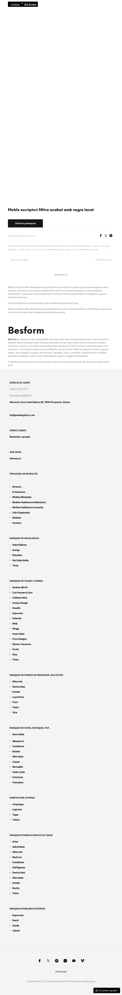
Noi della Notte (20, 560)
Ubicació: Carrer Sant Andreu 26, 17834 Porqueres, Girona (40, 402)
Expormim (18, 915)
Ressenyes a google (20, 436)
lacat (39, 250)
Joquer (16, 761)
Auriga (16, 550)
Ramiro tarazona (21, 644)
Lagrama (17, 809)
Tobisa (16, 819)
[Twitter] (107, 236)
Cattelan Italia (19, 597)
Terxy (15, 565)
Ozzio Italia (18, 633)
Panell (96, 250)
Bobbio (16, 751)
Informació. (15, 458)
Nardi (15, 920)
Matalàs (16, 517)
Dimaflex (17, 555)
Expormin (17, 613)
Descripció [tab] (61, 275)
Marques (44, 246)
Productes (61, 971)
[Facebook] (102, 236)
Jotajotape (18, 804)
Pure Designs (19, 638)
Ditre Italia (17, 756)
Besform (24, 246)
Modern (79, 250)
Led (44, 250)
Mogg (15, 628)
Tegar (15, 814)
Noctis (15, 888)
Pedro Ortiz (18, 772)
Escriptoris (34, 246)
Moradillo (17, 766)
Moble (61, 250)
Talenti (16, 930)
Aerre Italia (18, 734)
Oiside (15, 925)
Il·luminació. (19, 491)
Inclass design (20, 602)
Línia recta (52, 250)
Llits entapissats (21, 512)
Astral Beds (18, 846)
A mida (21, 250)
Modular (88, 250)
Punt (15, 702)
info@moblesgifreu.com (22, 415)
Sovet (15, 649)
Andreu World (19, 587)
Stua (14, 654)
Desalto (16, 607)
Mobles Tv (69, 250)
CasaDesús (18, 746)
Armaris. (17, 486)
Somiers (16, 522)
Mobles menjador (22, 497)
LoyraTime (18, 697)
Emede (16, 691)
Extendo (16, 618)
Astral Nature (19, 544)
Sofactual (17, 777)
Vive (14, 712)
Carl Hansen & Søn (22, 592)
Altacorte (17, 681)
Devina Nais (18, 686)
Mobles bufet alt (65, 246)
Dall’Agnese (18, 867)
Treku (15, 659)
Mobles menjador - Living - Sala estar (92, 246)
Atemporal (30, 250)
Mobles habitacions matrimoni (29, 502)
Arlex (15, 841)
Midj (14, 623)
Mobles (53, 246)
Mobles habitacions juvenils (27, 507)
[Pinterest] (111, 236)
